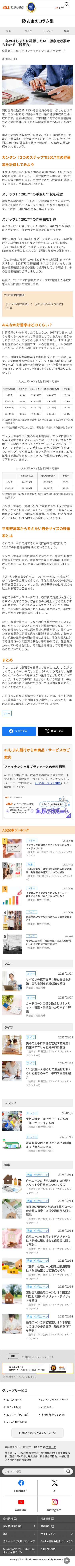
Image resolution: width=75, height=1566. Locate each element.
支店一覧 (51, 1447)
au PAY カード (14, 1399)
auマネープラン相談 (48, 783)
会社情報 (8, 1518)
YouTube (21, 1510)
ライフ (28, 31)
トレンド (48, 31)
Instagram (54, 1510)
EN (62, 7)
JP (56, 7)
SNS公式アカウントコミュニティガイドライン (18, 1550)
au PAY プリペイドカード (55, 1399)
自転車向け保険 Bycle (53, 1414)
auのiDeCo (47, 1407)
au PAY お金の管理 (16, 1422)
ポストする (57, 730)
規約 (5, 1533)
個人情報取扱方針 (12, 1526)
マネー (9, 31)
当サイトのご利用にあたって (18, 1541)
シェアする (21, 730)
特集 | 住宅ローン (37, 1175)
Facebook (20, 1491)
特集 (66, 31)
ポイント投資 (13, 1407)
